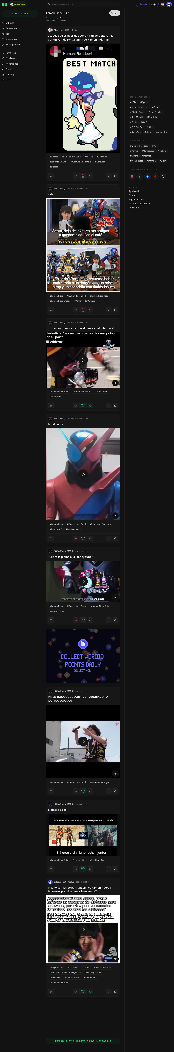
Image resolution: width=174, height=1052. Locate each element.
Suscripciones (13, 44)
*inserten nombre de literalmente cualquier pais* (81, 328)
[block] (115, 175)
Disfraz (87, 967)
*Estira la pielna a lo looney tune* (70, 557)
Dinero (135, 155)
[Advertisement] (149, 51)
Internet (147, 155)
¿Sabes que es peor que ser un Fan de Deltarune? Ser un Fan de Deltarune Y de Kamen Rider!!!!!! (80, 37)
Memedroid (148, 150)
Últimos (10, 22)
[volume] (115, 383)
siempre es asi (57, 810)
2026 (134, 102)
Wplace (54, 156)
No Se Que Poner (94, 972)
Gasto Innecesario (103, 967)
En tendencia (13, 28)
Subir (21, 13)
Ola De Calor (137, 112)
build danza (56, 424)
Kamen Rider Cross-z (60, 300)
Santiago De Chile (59, 161)
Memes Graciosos (140, 107)
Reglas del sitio (136, 199)
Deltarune (102, 156)
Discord (54, 166)
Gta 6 (144, 122)
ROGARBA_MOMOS (63, 188)
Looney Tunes (57, 611)
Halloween (56, 977)
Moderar (10, 58)
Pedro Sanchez (155, 112)
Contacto (133, 195)
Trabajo (162, 150)
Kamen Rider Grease (85, 300)
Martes (149, 132)
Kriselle (89, 156)
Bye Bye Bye (73, 529)
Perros (135, 150)
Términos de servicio (139, 203)
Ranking (10, 74)
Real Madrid (137, 117)
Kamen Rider (57, 295)
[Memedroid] (4, 4)
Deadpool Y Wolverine (101, 524)
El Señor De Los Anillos (142, 127)
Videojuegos (137, 160)
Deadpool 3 (56, 529)
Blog (8, 80)
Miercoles (162, 132)
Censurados (102, 161)
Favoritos (11, 52)
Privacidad (134, 207)
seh (50, 194)
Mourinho (153, 117)
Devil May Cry (97, 860)
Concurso (73, 967)
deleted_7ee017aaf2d (64, 881)
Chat (8, 69)
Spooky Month (73, 977)
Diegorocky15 (57, 967)
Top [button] (8, 33)
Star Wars (136, 132)
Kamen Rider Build (72, 156)
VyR (155, 145)
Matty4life (58, 29)
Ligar (163, 160)
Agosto (145, 102)
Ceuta (134, 122)
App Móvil (134, 191)
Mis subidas (12, 63)
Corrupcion (56, 396)
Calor (156, 107)
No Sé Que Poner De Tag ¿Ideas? (66, 972)
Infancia (152, 160)
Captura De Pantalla (82, 161)
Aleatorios (11, 39)
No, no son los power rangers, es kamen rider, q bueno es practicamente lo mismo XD (79, 889)
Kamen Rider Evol (82, 391)
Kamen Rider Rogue (100, 295)
